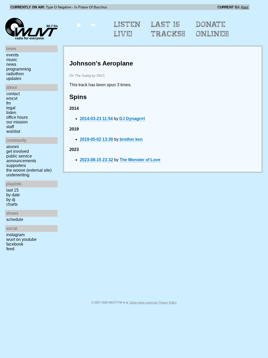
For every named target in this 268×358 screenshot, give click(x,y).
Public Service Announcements (21, 158)
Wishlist (13, 131)
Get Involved (17, 151)
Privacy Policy (168, 302)
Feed (10, 249)
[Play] (79, 25)
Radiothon (15, 74)
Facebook (14, 244)
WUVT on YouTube (21, 239)
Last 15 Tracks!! (168, 29)
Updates (13, 78)
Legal (10, 108)
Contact (13, 93)
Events (12, 55)
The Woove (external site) (29, 170)
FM (8, 103)
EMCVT (11, 98)
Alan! (245, 7)
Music (11, 59)
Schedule (14, 219)
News (11, 64)
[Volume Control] (94, 25)
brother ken (131, 139)
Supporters (16, 165)
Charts (12, 204)
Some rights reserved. (144, 302)
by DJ (10, 199)
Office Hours (17, 117)
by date (13, 195)
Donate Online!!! (212, 29)
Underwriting (17, 175)
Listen (11, 112)
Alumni (12, 146)
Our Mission (17, 122)
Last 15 (12, 190)
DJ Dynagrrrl (132, 118)
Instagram (15, 234)
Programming (18, 69)
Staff (10, 126)
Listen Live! (127, 29)
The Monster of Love (140, 160)
